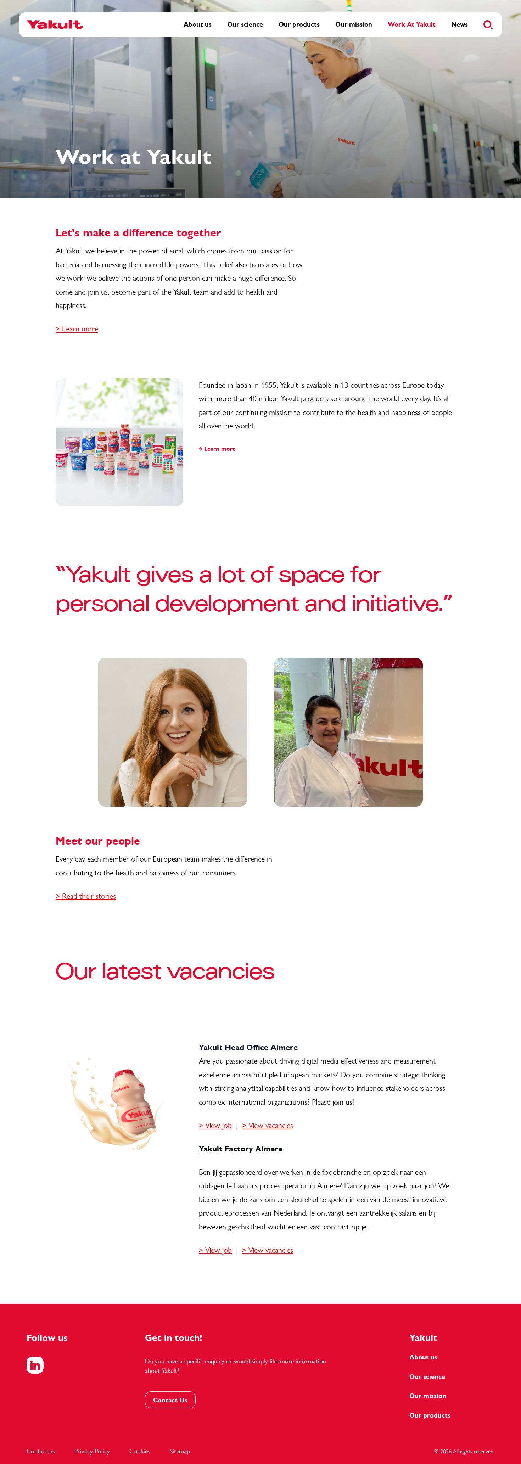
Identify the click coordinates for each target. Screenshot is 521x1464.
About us (423, 1357)
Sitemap (180, 1451)
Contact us (41, 1451)
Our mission (427, 1396)
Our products (429, 1415)
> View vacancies (267, 1125)
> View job (215, 1250)
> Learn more (77, 328)
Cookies (139, 1451)
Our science (427, 1377)
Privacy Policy (92, 1451)
